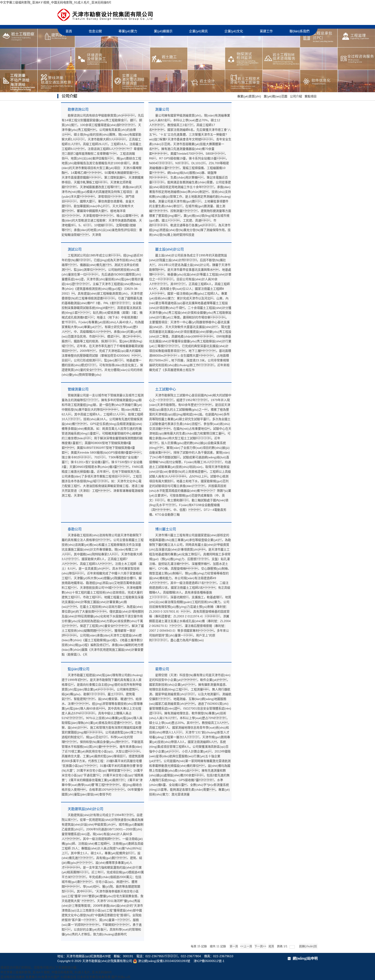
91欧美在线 (68, 977)
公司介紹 (296, 96)
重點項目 (310, 96)
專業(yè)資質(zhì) (249, 96)
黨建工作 (266, 31)
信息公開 (95, 31)
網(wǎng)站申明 (305, 958)
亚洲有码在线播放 (12, 977)
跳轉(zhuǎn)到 (308, 946)
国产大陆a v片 (121, 977)
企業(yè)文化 (233, 31)
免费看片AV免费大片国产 (43, 977)
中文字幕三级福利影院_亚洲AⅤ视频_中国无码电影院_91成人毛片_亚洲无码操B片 (56, 2)
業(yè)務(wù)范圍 (275, 96)
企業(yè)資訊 (198, 31)
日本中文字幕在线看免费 (93, 977)
